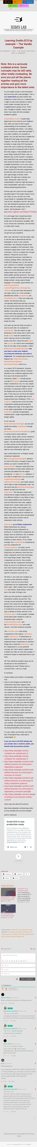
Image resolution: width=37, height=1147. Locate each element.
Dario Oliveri (14, 1013)
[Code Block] (19, 961)
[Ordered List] (12, 961)
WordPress (28, 1144)
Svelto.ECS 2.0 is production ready (21, 930)
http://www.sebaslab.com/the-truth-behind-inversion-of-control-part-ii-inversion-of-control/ (19, 772)
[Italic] (5, 961)
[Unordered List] (14, 961)
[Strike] (9, 961)
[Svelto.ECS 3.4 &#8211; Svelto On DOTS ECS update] (8, 892)
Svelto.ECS (30, 51)
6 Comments (20, 53)
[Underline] (7, 961)
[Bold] (3, 961)
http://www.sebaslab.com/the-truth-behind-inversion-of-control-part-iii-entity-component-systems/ (19, 780)
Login (34, 949)
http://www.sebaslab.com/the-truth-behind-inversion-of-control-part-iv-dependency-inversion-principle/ (19, 789)
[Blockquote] (16, 961)
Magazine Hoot (17, 1144)
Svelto (23, 51)
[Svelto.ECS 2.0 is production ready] (26, 895)
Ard (12, 1091)
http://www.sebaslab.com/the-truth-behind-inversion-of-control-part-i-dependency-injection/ (19, 764)
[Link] (21, 961)
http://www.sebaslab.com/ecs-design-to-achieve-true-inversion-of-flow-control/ (20, 797)
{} (23, 961)
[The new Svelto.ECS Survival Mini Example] (8, 908)
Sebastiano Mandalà (17, 1031)
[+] (25, 961)
